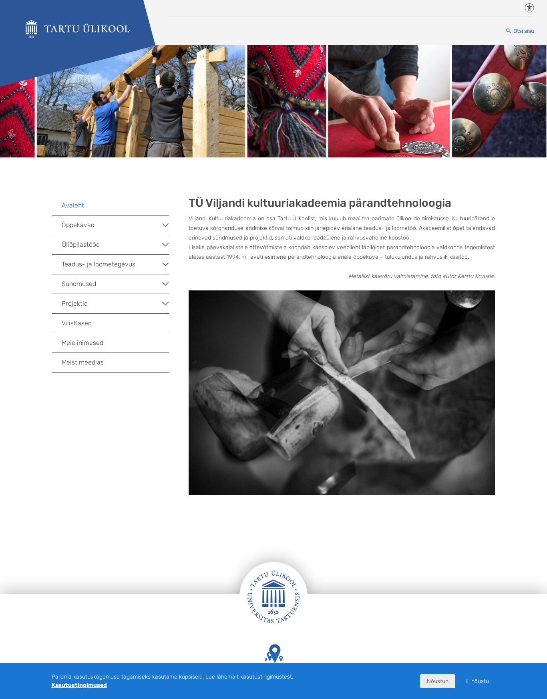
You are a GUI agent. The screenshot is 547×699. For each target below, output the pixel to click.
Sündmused (79, 284)
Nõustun (437, 681)
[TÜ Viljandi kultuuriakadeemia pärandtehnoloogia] (78, 29)
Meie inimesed (82, 342)
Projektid (75, 303)
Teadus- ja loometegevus (98, 264)
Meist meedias (83, 362)
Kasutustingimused (79, 685)
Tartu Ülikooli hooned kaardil (273, 674)
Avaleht (73, 205)
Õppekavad (78, 225)
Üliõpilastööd (81, 244)
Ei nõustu (477, 681)
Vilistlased (77, 323)
